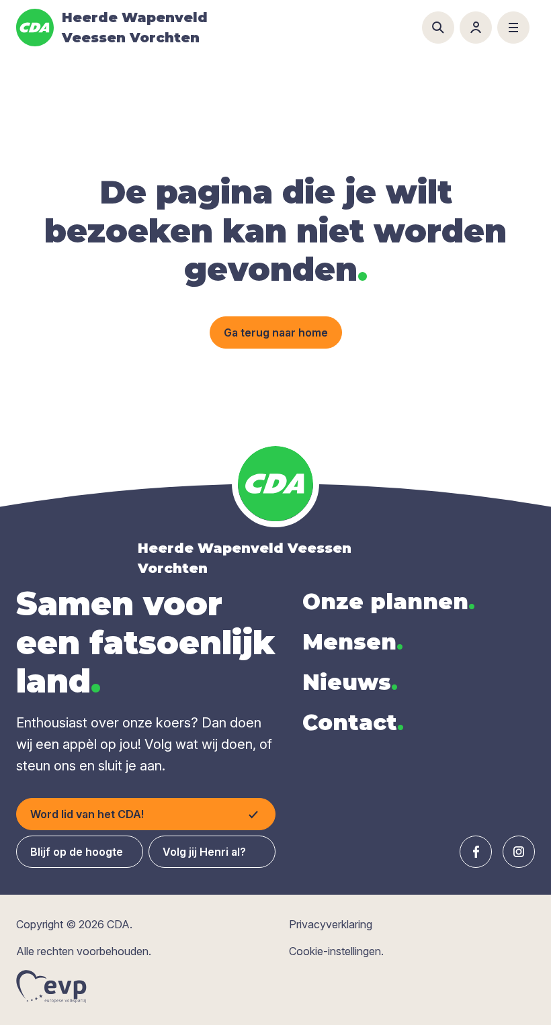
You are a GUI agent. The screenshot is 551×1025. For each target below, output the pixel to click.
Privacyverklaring (330, 924)
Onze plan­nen (388, 601)
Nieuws (350, 682)
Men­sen (352, 642)
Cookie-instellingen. (336, 951)
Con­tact (353, 722)
